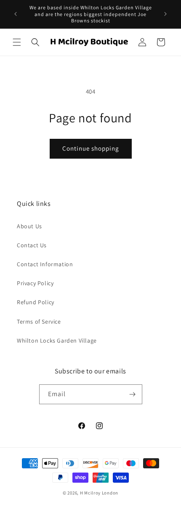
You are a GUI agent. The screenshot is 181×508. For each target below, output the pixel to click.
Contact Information (45, 264)
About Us (29, 226)
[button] (17, 42)
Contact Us (32, 245)
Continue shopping (90, 148)
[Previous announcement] (15, 14)
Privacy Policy (35, 283)
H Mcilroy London (99, 493)
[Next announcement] (165, 14)
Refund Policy (35, 302)
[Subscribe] (132, 394)
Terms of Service (39, 321)
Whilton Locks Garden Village (57, 340)
